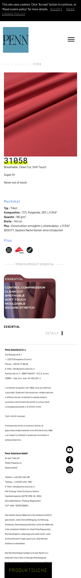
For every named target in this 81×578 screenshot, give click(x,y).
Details (52, 333)
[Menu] (71, 40)
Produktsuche (28, 570)
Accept (56, 9)
